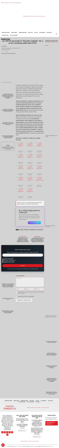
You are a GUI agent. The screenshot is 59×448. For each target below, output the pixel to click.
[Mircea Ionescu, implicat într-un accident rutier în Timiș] (51, 336)
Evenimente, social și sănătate (9, 260)
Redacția (4, 46)
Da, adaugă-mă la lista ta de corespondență (25, 296)
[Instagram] (5, 432)
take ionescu (40, 229)
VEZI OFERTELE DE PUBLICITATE (50, 423)
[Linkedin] (37, 46)
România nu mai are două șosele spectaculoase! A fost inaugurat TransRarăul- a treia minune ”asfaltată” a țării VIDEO (37, 430)
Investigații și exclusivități (8, 261)
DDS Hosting (34, 446)
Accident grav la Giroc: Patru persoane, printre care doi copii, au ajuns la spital (8, 123)
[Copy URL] (40, 46)
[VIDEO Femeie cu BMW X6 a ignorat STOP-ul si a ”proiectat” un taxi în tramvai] (51, 387)
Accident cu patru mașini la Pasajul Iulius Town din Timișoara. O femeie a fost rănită (8, 110)
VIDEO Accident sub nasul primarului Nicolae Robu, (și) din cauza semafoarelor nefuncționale (51, 380)
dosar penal (26, 229)
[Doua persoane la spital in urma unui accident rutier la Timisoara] (51, 361)
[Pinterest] (31, 46)
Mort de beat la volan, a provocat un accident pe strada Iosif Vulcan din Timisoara (51, 354)
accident (21, 229)
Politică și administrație (8, 259)
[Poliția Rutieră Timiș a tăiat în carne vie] (8, 293)
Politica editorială (24, 441)
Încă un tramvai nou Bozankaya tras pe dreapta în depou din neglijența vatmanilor (8, 136)
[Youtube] (7, 435)
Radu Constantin (50, 446)
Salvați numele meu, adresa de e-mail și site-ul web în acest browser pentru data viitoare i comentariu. (31, 293)
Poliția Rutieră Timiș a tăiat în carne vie (8, 299)
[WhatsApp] (34, 46)
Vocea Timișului (19, 446)
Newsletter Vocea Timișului (9, 262)
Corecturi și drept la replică (33, 441)
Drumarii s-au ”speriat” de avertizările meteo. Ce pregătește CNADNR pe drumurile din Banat (23, 240)
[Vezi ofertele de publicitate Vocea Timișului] (34, 16)
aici (2, 148)
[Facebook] (25, 46)
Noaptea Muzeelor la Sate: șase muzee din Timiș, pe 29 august (22, 420)
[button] (56, 33)
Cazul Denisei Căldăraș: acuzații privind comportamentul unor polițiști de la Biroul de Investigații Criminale (37, 423)
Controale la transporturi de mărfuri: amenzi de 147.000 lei (22, 425)
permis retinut (33, 229)
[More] (42, 46)
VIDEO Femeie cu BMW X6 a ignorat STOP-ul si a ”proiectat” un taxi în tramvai (51, 393)
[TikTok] (10, 432)
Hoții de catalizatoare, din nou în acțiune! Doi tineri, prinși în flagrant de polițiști (8, 311)
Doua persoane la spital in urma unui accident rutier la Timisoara (51, 366)
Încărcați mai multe (22, 430)
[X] (28, 46)
